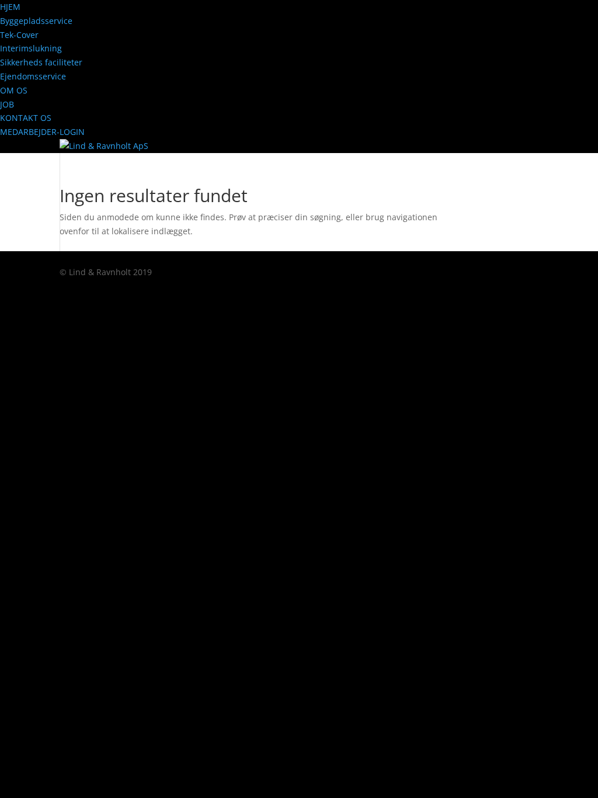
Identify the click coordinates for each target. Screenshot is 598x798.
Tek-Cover (19, 34)
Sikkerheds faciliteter (41, 62)
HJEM (10, 6)
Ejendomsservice (33, 76)
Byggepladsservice (36, 20)
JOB (7, 104)
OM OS (13, 90)
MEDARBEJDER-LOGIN (42, 131)
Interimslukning (31, 48)
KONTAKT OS (25, 117)
